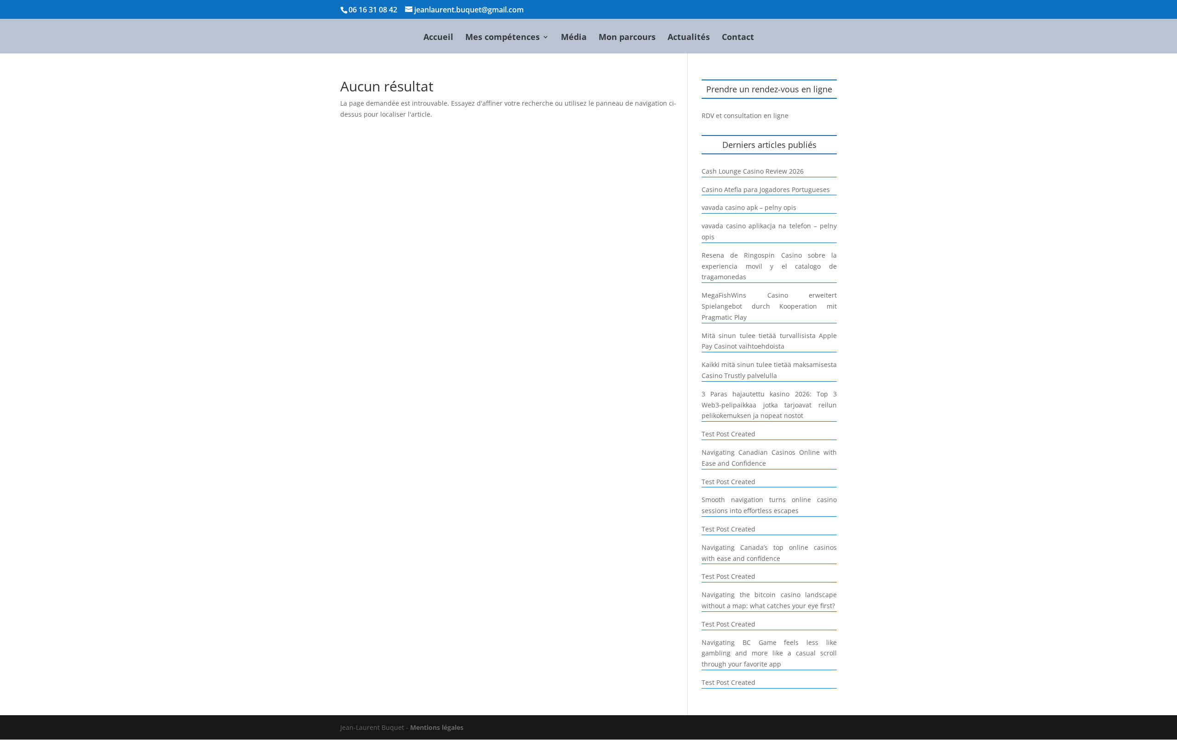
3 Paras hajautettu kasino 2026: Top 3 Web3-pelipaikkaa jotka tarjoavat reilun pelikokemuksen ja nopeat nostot (769, 405)
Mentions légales (436, 727)
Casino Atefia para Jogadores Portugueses (766, 189)
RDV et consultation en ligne (745, 115)
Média (574, 38)
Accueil (438, 38)
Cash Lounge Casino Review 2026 (753, 171)
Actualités (689, 38)
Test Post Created (728, 433)
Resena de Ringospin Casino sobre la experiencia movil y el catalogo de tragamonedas (769, 266)
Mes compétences (502, 38)
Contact (738, 38)
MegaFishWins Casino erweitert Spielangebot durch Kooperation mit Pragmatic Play (769, 306)
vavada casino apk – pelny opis (749, 207)
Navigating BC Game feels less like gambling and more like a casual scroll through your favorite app (769, 653)
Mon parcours (627, 38)
